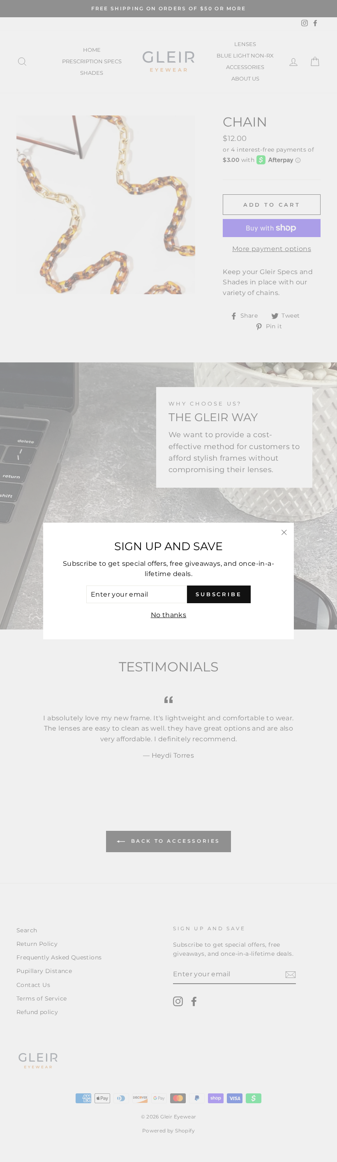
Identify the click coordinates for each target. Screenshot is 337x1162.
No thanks (169, 615)
